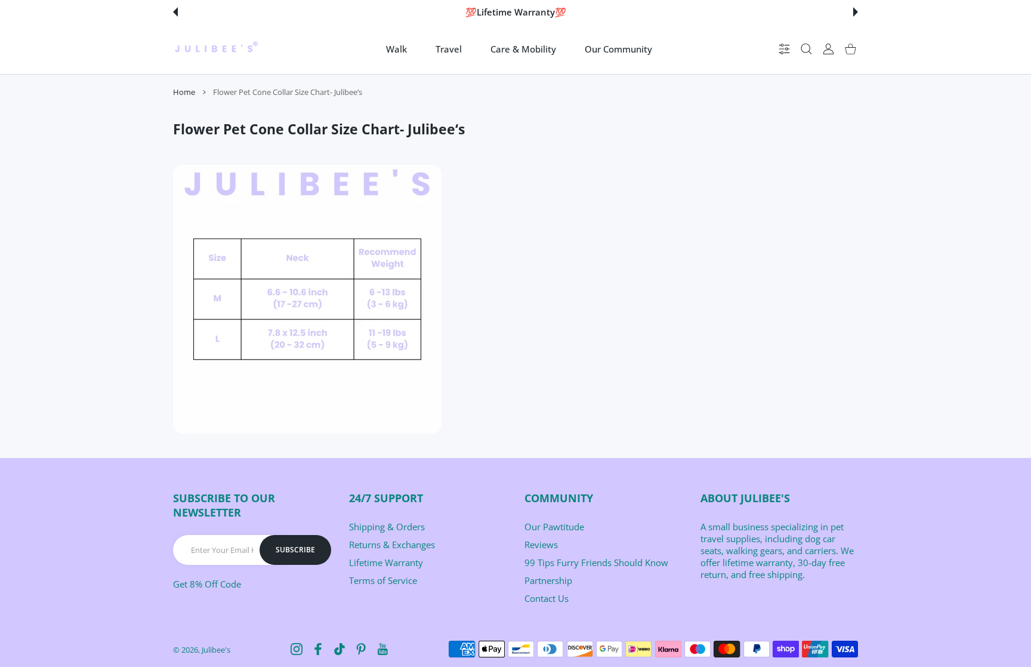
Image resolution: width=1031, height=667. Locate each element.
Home (184, 92)
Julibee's (216, 649)
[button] (175, 12)
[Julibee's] (216, 49)
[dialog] (806, 49)
